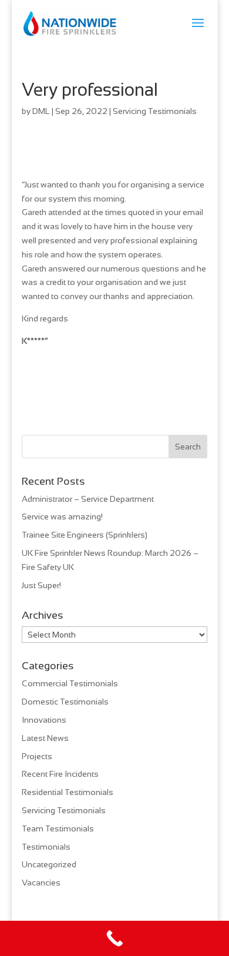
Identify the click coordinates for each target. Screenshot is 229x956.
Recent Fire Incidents (60, 774)
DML (41, 111)
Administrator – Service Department (88, 499)
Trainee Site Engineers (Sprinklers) (84, 534)
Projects (37, 756)
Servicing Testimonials (155, 111)
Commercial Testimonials (70, 683)
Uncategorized (49, 864)
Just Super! (41, 585)
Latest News (45, 738)
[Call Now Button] (114, 938)
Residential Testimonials (67, 792)
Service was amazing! (62, 516)
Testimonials (46, 846)
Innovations (44, 719)
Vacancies (41, 882)
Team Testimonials (58, 828)
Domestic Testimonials (65, 701)
